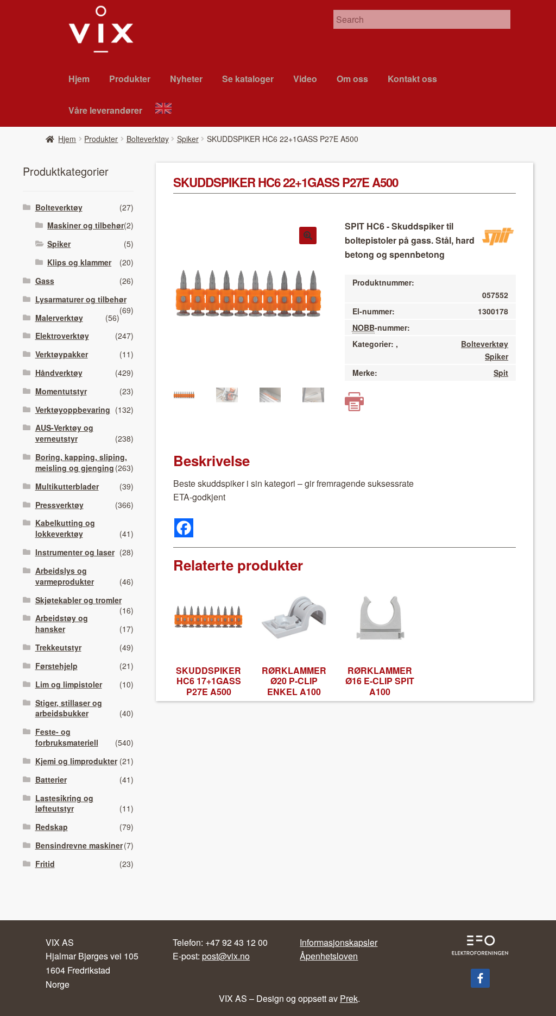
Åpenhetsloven (329, 956)
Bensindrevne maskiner (79, 845)
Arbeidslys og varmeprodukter (64, 576)
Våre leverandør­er (105, 110)
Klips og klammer (79, 262)
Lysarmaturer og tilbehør (81, 299)
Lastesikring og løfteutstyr (64, 803)
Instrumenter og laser (75, 552)
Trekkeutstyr (58, 647)
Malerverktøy (59, 317)
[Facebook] (183, 527)
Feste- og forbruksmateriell (66, 737)
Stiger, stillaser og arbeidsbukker (68, 708)
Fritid (45, 863)
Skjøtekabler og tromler (78, 599)
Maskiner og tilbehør (85, 225)
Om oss (352, 78)
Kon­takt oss (412, 78)
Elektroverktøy (62, 335)
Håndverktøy (59, 372)
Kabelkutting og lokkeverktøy (65, 528)
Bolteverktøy (148, 138)
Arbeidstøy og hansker (61, 623)
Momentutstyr (61, 391)
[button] (308, 235)
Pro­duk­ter (129, 78)
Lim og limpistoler (68, 684)
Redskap (51, 826)
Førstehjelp (56, 665)
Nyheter (186, 78)
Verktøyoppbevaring (72, 409)
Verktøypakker (61, 354)
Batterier (51, 779)
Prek (349, 998)
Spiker (188, 138)
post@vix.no (226, 956)
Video (305, 78)
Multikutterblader (67, 486)
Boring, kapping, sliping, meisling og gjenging (81, 462)
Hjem (79, 78)
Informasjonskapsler (338, 942)
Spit (501, 372)
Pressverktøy (59, 504)
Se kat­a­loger (248, 78)
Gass (44, 280)
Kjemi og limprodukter (76, 760)
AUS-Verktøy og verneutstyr (64, 433)
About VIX (168, 110)
